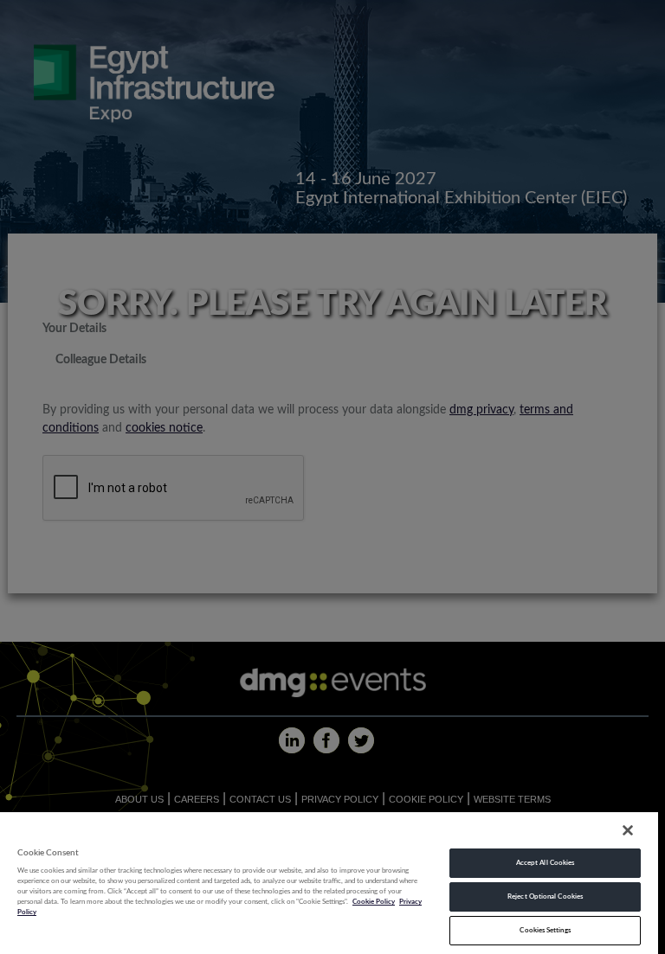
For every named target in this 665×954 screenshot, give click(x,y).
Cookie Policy (373, 902)
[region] (329, 882)
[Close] (628, 830)
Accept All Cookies (545, 863)
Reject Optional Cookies (545, 896)
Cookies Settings (545, 930)
